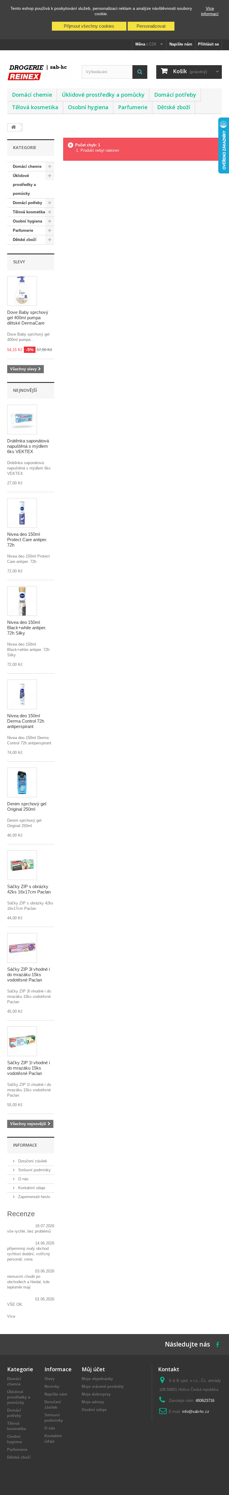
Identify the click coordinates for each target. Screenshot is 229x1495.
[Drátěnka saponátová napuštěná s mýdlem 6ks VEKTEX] (22, 419)
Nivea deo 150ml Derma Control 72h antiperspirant (25, 721)
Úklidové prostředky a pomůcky (103, 94)
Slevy (19, 261)
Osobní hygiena (88, 107)
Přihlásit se (208, 44)
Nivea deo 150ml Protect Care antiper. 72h (27, 539)
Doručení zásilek (32, 1161)
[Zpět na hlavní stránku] (13, 127)
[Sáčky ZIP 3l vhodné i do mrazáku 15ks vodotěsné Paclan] (22, 948)
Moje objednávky (97, 1379)
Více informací (210, 11)
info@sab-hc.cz (195, 1411)
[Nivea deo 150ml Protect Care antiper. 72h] (22, 513)
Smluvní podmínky (34, 1170)
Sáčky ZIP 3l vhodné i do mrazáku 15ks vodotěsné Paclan (28, 974)
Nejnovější (25, 390)
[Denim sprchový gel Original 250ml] (22, 782)
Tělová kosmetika (35, 107)
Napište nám (180, 44)
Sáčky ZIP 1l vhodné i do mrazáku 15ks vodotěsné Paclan (28, 1068)
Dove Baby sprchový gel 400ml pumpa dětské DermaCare (27, 317)
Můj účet (93, 1369)
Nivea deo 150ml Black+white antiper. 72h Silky (26, 627)
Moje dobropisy (96, 1394)
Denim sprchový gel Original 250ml (26, 806)
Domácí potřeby (175, 94)
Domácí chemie (32, 94)
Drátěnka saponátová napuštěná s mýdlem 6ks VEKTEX (28, 446)
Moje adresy (93, 1402)
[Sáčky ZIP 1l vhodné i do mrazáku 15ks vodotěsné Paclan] (22, 1041)
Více (11, 1316)
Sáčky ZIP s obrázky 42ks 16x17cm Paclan (29, 889)
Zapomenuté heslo (33, 1197)
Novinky (51, 1386)
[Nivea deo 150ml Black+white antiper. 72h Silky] (22, 601)
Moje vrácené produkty (103, 1386)
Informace (25, 1145)
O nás (23, 1179)
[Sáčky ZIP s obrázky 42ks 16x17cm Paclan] (22, 865)
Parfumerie (133, 107)
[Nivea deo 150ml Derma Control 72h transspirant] (22, 694)
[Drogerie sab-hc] (40, 71)
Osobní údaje (94, 1410)
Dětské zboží (173, 107)
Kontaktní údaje (31, 1188)
